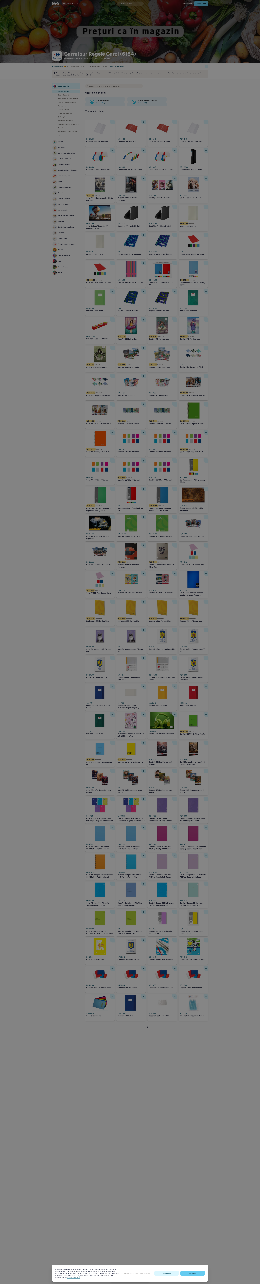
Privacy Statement (73, 1277)
